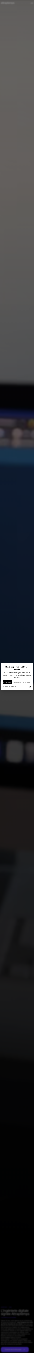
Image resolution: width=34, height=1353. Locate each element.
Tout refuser (17, 682)
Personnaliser (26, 682)
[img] (30, 687)
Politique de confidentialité (9, 686)
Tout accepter (7, 682)
